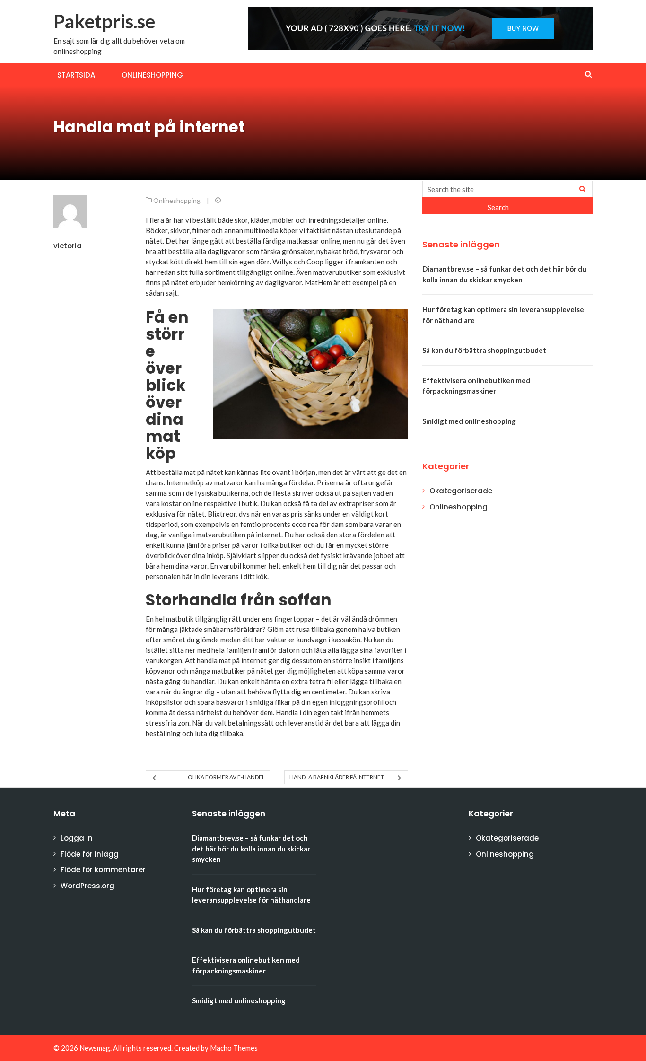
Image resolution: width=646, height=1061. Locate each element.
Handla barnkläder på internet (336, 776)
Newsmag (94, 1047)
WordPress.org (87, 886)
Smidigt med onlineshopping (469, 421)
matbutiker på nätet (242, 670)
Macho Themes (234, 1047)
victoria (67, 246)
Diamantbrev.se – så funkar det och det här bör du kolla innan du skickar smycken (251, 848)
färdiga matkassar (290, 241)
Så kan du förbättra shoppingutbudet (484, 350)
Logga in (77, 838)
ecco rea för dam (318, 524)
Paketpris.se (104, 21)
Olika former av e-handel (226, 776)
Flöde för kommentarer (103, 870)
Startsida (76, 75)
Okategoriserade (460, 491)
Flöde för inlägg (90, 854)
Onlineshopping (152, 75)
